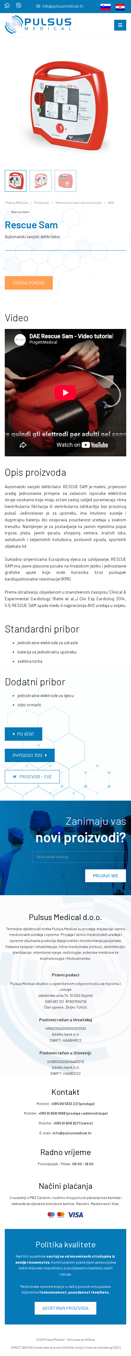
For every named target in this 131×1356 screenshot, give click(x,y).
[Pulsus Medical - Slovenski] (103, 7)
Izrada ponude (29, 282)
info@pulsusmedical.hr (63, 6)
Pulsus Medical (16, 202)
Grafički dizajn (73, 1347)
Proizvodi (41, 202)
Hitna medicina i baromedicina (78, 202)
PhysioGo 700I (29, 755)
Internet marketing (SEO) (103, 1347)
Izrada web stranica (47, 1347)
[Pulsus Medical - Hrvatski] (118, 7)
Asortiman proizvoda (65, 1308)
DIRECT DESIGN (21, 1347)
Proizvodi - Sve (34, 776)
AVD (111, 202)
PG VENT (24, 734)
